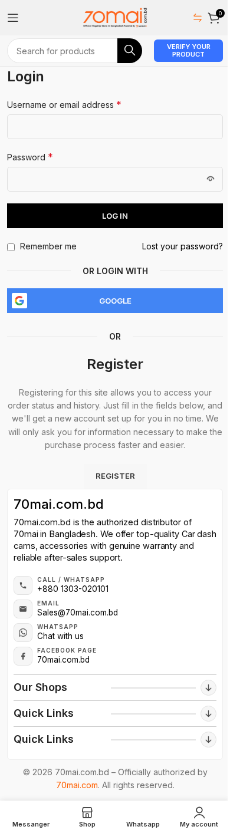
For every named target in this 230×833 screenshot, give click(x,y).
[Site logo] (115, 17)
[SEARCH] (129, 50)
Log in (115, 215)
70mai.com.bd (59, 504)
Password (30, 157)
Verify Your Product (189, 50)
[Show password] (210, 179)
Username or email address (64, 104)
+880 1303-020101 (73, 589)
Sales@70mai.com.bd (77, 612)
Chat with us (60, 636)
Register (115, 475)
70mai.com (77, 785)
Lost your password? (182, 246)
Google (115, 300)
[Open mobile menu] (13, 17)
